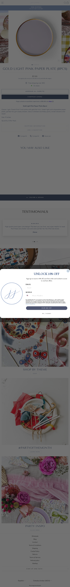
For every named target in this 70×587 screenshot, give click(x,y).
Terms (33, 303)
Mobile (29, 292)
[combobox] (28, 295)
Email (28, 284)
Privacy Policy (28, 303)
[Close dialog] (68, 271)
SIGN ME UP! (47, 308)
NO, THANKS (46, 313)
